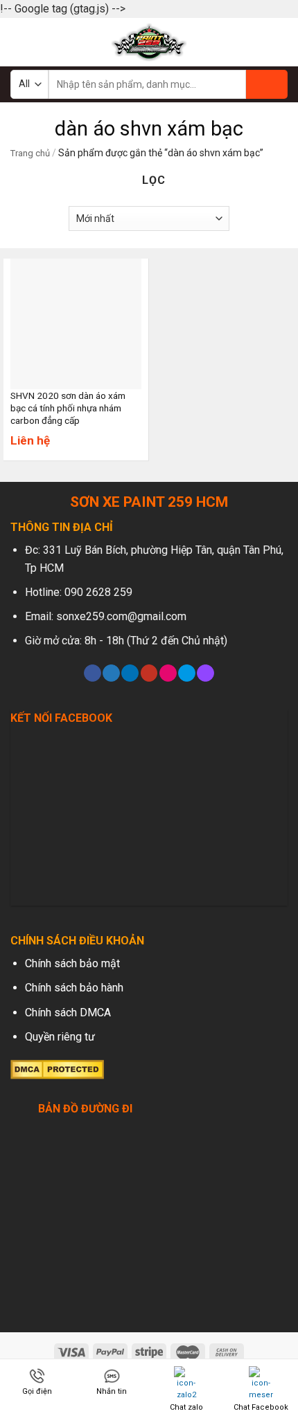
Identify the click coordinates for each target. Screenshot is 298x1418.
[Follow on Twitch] (205, 673)
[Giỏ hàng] (281, 42)
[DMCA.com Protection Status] (57, 1068)
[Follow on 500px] (186, 673)
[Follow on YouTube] (149, 673)
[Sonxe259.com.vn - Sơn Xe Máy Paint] (149, 42)
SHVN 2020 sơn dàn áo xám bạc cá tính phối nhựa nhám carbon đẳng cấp (67, 407)
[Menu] (18, 42)
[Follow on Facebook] (92, 673)
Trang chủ (30, 153)
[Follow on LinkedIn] (130, 673)
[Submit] (267, 84)
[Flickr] (168, 673)
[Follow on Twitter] (111, 673)
